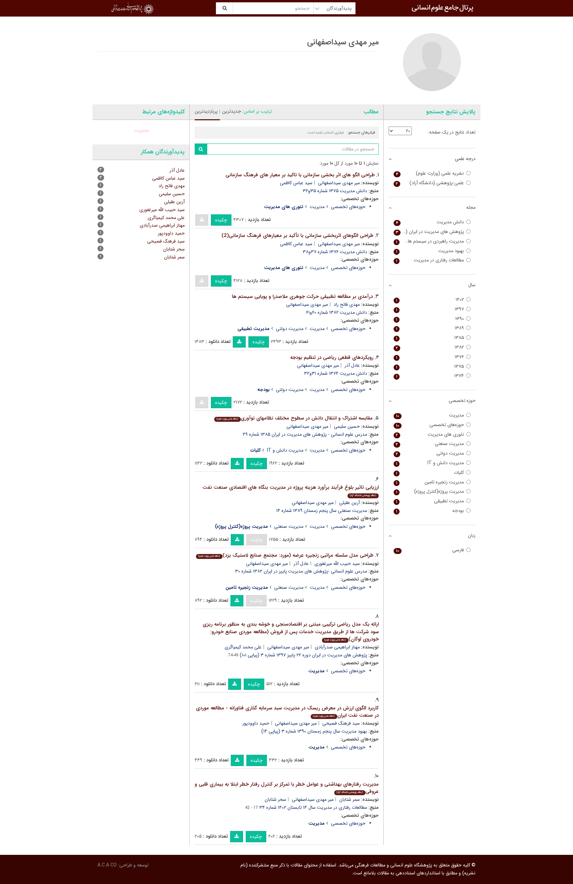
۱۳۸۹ (430, 328)
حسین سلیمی (347, 426)
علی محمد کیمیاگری (243, 647)
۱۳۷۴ (430, 376)
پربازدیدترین (206, 111)
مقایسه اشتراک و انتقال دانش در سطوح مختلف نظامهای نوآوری (294, 418)
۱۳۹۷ (430, 309)
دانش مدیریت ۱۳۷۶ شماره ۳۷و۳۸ (335, 251)
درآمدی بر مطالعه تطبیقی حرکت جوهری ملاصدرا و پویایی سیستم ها (302, 297)
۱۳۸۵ (430, 338)
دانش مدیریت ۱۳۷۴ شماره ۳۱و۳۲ (335, 373)
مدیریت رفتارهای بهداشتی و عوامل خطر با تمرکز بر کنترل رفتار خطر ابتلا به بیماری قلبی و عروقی (287, 788)
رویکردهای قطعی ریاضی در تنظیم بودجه (331, 357)
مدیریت (317, 206)
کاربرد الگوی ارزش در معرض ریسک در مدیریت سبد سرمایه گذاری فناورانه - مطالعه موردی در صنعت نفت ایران (287, 712)
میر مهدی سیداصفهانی (339, 183)
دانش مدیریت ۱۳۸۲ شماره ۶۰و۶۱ (336, 312)
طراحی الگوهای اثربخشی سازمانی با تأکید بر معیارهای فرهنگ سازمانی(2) (297, 236)
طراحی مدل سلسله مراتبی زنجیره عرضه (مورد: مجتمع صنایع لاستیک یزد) (285, 555)
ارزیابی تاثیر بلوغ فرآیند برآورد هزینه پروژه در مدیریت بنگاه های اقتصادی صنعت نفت (291, 490)
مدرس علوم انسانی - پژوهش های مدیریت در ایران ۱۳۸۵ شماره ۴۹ (305, 434)
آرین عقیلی (349, 502)
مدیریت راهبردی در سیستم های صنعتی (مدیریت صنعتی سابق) (429, 241)
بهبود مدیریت (430, 251)
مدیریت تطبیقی (430, 501)
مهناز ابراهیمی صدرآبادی (337, 647)
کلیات (430, 472)
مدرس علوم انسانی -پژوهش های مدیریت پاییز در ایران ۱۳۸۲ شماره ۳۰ (301, 571)
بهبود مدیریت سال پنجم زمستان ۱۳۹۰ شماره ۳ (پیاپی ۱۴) (314, 731)
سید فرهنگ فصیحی (341, 723)
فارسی (430, 550)
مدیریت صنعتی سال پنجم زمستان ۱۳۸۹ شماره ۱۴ (321, 510)
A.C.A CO (107, 865)
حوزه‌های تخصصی (348, 206)
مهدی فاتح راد (347, 304)
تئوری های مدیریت (430, 434)
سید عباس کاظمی (296, 183)
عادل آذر (352, 365)
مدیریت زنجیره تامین (430, 482)
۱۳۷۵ (430, 366)
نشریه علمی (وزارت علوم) (430, 173)
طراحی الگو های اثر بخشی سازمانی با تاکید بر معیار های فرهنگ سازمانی (300, 175)
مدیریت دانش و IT (285, 450)
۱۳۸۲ (430, 347)
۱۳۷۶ (430, 357)
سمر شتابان (349, 799)
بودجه (430, 511)
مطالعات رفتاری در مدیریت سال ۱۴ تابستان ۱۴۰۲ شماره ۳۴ (313, 807)
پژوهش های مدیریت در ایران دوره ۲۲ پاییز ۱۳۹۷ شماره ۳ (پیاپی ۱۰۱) (303, 655)
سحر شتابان (275, 799)
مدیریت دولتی (289, 328)
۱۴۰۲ (430, 300)
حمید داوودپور (255, 723)
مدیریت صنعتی (288, 526)
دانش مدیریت (430, 222)
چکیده (221, 220)
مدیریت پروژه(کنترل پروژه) (430, 491)
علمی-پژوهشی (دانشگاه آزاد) (430, 183)
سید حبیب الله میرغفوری (337, 563)
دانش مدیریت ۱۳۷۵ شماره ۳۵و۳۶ (335, 190)
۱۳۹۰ (430, 319)
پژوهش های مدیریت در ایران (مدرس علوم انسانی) (429, 232)
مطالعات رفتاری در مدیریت (430, 260)
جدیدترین (231, 111)
